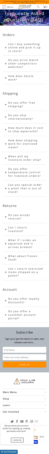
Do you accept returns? (19, 216)
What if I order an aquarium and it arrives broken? (22, 243)
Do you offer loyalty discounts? (23, 300)
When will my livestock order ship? (24, 158)
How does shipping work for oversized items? (23, 144)
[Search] (39, 7)
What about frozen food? (22, 257)
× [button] (32, 421)
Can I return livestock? (17, 229)
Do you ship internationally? (20, 117)
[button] (20, 452)
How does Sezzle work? (21, 77)
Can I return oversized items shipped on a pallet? (25, 272)
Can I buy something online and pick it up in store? (24, 47)
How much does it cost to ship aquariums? (26, 129)
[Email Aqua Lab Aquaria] (36, 421)
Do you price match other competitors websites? (23, 63)
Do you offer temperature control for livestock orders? (24, 172)
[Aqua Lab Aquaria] (24, 7)
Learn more (17, 440)
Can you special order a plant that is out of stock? (25, 188)
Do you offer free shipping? (21, 104)
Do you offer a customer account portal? (22, 315)
